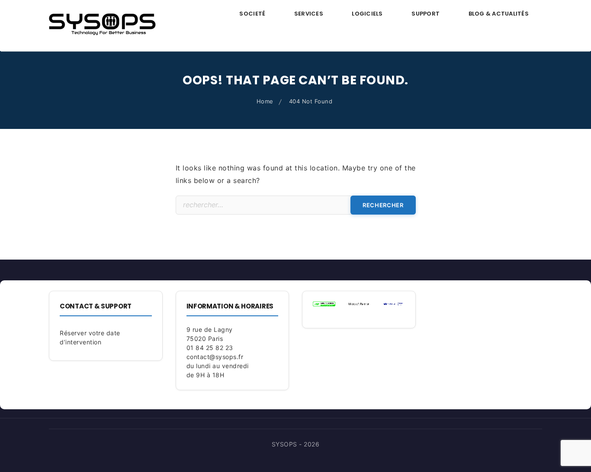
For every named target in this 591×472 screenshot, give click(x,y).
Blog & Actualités (499, 14)
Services (308, 14)
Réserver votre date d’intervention (90, 337)
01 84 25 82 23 (209, 347)
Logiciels (367, 14)
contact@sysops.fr (215, 356)
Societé (252, 14)
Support (425, 14)
